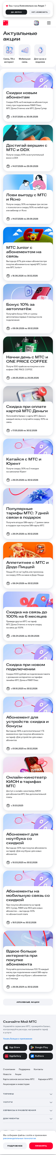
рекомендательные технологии (19, 1138)
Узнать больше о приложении (17, 1038)
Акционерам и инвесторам (16, 1084)
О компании (9, 1069)
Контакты (38, 1069)
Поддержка (24, 1069)
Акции (18, 1074)
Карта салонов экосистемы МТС (19, 1079)
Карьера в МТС (45, 1079)
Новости (7, 1074)
